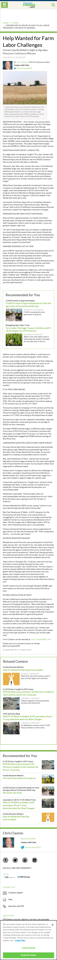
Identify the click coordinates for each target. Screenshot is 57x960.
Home (6, 23)
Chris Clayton (22, 62)
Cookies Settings (28, 948)
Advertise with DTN (16, 906)
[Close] (53, 925)
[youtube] (25, 860)
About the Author (28, 839)
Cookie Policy (20, 940)
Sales (10, 899)
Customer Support (15, 893)
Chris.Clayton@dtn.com (40, 639)
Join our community (21, 868)
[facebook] (5, 860)
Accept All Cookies (28, 955)
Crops (15, 23)
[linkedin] (34, 860)
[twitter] (15, 860)
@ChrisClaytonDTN (24, 68)
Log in (6, 868)
